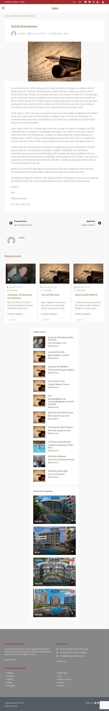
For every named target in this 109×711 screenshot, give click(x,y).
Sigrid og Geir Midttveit (58, 367)
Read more (53, 346)
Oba (60, 676)
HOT (72, 498)
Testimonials (15, 16)
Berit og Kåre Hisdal (23, 225)
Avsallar (10, 676)
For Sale (55, 498)
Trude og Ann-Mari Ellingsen (60, 427)
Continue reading (14, 314)
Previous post (20, 221)
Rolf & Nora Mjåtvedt (57, 456)
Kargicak (11, 686)
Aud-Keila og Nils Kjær (58, 471)
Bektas (10, 679)
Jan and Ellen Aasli (56, 352)
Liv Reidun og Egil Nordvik (59, 442)
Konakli (61, 686)
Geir (50, 396)
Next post (91, 221)
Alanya (10, 673)
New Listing (64, 498)
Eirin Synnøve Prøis (56, 381)
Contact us (61, 661)
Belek (9, 682)
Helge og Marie (88, 225)
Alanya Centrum (65, 679)
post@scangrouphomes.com (72, 656)
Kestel (60, 682)
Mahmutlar (62, 673)
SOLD (71, 529)
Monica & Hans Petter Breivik (60, 413)
